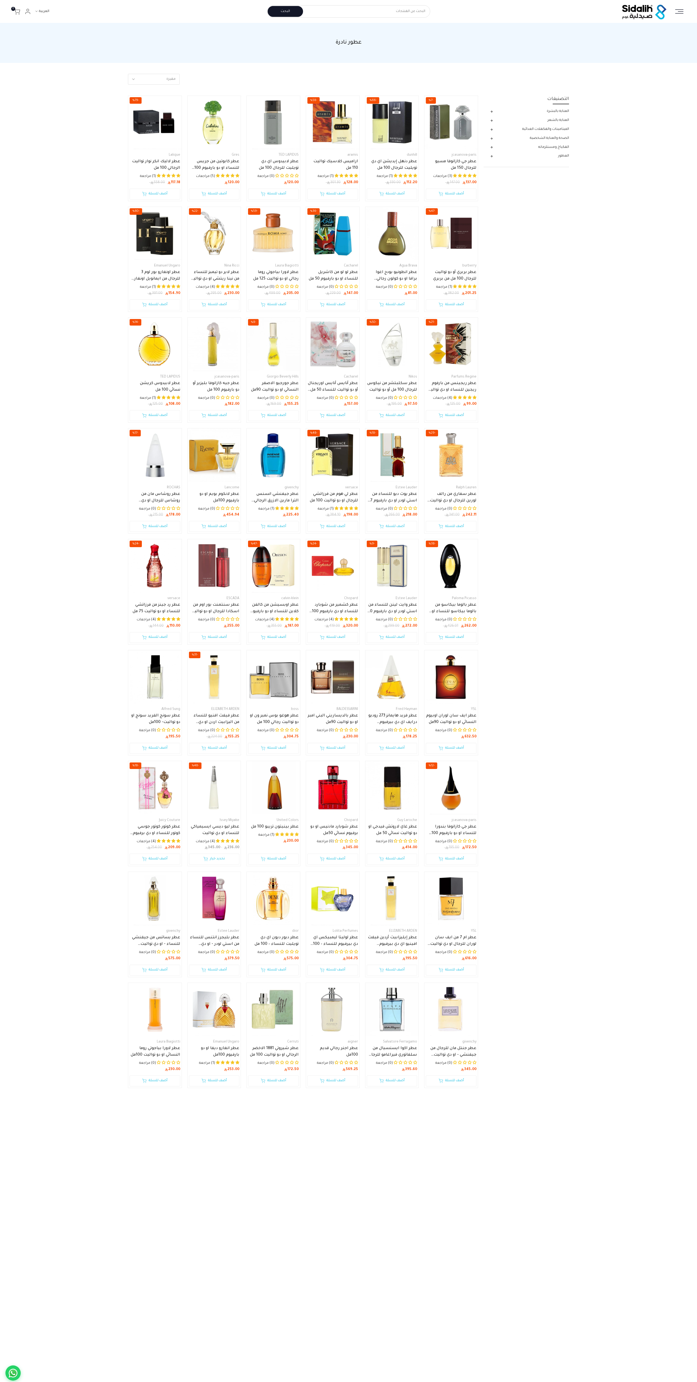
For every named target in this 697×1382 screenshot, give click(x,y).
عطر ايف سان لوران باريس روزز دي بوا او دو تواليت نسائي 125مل (337, 1274)
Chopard (351, 598)
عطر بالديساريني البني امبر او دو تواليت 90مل (333, 719)
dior (295, 931)
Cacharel (351, 266)
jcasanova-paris (464, 155)
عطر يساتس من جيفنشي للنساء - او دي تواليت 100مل (156, 942)
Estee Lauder (406, 488)
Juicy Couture (169, 820)
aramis (352, 155)
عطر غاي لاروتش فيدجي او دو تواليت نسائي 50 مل (392, 830)
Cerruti (293, 1042)
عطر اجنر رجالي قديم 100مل (339, 1051)
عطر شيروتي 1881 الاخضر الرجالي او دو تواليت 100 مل (274, 1051)
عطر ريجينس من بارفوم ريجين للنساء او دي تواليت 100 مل (451, 387)
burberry (469, 266)
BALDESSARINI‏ (347, 709)
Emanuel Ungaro (167, 266)
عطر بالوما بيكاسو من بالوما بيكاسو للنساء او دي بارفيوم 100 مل (454, 609)
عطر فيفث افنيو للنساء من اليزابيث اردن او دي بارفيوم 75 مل (216, 720)
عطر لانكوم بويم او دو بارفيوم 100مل (219, 497)
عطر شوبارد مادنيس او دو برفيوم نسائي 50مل (334, 830)
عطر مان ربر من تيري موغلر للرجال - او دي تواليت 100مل (392, 1163)
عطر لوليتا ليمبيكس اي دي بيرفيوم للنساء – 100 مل (335, 942)
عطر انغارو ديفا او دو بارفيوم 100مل (220, 1051)
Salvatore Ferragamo (400, 1042)
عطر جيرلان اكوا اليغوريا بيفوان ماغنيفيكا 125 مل (394, 1273)
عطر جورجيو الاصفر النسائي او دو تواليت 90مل (275, 386)
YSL (473, 709)
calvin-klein (290, 598)
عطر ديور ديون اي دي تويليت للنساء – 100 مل (277, 941)
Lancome (232, 488)
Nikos (413, 377)
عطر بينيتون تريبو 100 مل (275, 827)
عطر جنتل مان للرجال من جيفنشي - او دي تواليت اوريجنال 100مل (453, 1052)
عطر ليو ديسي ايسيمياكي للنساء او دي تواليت (215, 830)
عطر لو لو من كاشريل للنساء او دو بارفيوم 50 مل (333, 275)
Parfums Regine (463, 377)
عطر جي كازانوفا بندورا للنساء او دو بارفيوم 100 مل (454, 831)
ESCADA (233, 598)
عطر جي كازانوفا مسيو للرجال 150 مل (455, 165)
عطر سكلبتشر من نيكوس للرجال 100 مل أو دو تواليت (392, 386)
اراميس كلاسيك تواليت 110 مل (335, 165)
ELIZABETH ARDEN (225, 709)
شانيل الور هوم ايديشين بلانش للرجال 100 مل (157, 1162)
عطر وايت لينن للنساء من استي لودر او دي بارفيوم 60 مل (392, 609)
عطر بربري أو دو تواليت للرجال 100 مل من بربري (454, 275)
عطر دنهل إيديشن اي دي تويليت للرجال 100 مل (394, 165)
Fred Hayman (406, 709)
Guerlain (410, 1264)
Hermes (233, 1153)
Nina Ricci (231, 266)
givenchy (292, 488)
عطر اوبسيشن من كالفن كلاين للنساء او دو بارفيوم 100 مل (274, 609)
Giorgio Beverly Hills (283, 377)
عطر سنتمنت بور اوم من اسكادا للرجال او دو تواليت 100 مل (215, 609)
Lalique (174, 155)
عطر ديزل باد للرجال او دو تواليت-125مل (276, 1273)
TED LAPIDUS (289, 155)
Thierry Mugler (405, 1153)
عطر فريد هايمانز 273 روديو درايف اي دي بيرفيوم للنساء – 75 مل (392, 720)
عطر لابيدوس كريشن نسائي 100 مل (160, 386)
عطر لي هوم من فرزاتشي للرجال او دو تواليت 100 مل (334, 497)
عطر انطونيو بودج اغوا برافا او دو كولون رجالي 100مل (396, 276)
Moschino (231, 1375)
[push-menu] (679, 11)
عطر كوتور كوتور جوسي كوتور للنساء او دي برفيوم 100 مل (156, 831)
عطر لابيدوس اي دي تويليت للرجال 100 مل (279, 165)
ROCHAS (173, 488)
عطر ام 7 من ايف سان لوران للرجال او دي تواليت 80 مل (453, 942)
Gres (235, 155)
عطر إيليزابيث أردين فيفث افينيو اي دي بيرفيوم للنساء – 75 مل (392, 942)
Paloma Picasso (464, 598)
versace (351, 488)
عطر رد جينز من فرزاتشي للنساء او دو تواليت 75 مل (156, 608)
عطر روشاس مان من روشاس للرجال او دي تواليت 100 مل (160, 498)
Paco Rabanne (465, 1375)
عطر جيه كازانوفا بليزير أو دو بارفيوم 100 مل (216, 386)
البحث (285, 11)
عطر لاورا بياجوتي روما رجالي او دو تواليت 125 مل (276, 275)
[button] (286, 1174)
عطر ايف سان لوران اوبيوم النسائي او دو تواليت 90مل (451, 719)
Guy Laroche (407, 820)
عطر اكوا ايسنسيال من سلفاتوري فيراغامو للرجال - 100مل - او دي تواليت (392, 1052)
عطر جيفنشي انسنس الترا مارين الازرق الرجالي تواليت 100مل (276, 498)
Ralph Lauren (466, 488)
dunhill (412, 155)
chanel (175, 1153)
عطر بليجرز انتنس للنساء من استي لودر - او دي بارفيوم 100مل (214, 942)
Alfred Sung (170, 709)
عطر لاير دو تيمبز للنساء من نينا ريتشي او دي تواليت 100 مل (214, 276)
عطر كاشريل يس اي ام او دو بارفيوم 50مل (156, 1273)
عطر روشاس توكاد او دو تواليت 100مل (217, 1273)
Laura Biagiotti (287, 266)
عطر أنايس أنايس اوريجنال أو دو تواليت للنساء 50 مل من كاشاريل (333, 387)
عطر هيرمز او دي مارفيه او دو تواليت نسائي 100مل (215, 1162)
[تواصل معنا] (13, 1373)
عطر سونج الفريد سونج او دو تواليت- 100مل (155, 719)
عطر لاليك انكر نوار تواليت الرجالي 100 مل (156, 165)
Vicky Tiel (350, 1375)
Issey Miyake (229, 820)
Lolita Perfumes (345, 931)
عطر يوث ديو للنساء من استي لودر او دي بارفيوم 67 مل (392, 498)
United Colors (288, 820)
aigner (353, 1042)
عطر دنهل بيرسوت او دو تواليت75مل (276, 1162)
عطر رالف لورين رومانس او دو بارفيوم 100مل (333, 1162)
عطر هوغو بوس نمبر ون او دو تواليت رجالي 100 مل (274, 719)
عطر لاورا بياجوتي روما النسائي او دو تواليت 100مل (155, 1051)
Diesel (294, 1264)
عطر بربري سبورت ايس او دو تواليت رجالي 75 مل (451, 1273)
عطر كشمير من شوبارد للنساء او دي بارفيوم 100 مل (335, 609)
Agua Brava (408, 266)
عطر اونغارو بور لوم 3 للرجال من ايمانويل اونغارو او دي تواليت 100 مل (156, 276)
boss (295, 709)
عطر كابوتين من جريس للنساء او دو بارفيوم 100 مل (216, 165)
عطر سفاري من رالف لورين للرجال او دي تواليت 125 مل (453, 498)
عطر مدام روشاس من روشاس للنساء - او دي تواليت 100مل (454, 1163)
